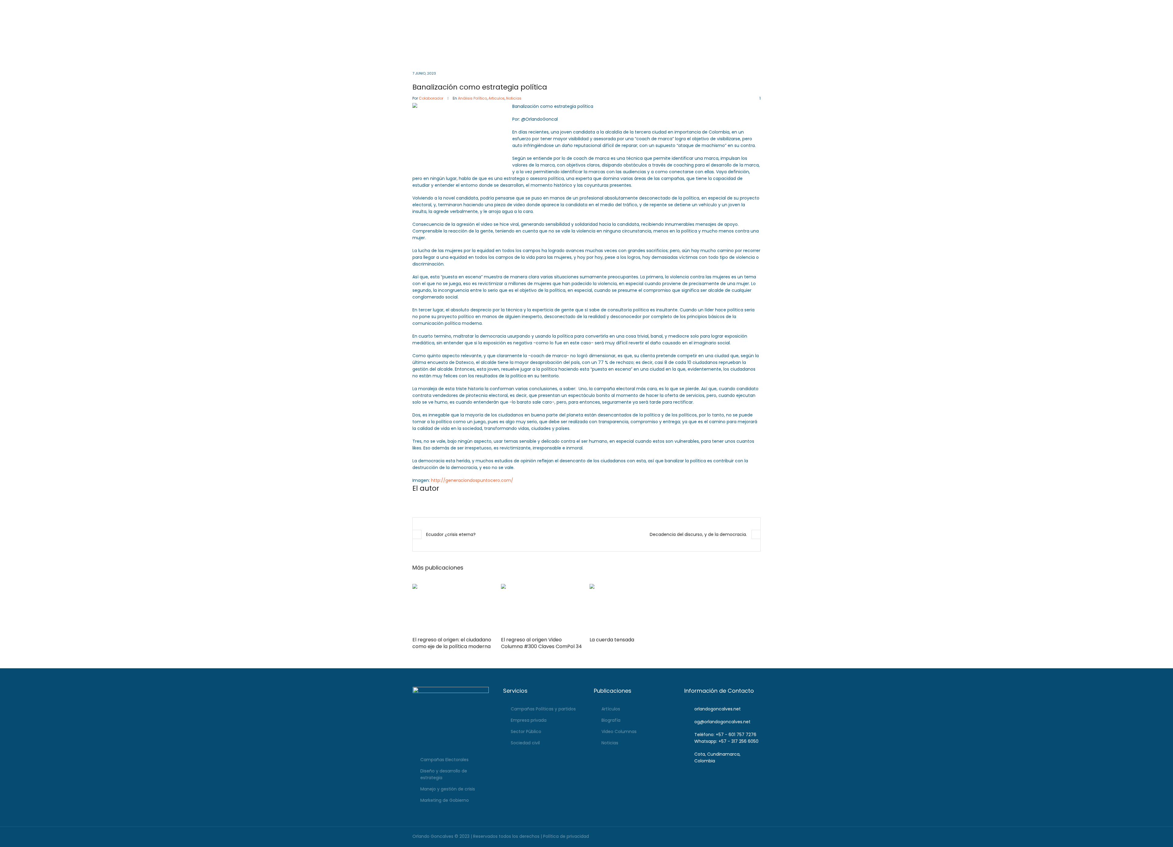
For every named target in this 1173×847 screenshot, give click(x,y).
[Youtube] (747, 6)
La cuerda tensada (612, 639)
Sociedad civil (525, 743)
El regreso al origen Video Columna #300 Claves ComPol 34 (541, 643)
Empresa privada (528, 720)
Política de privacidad (566, 836)
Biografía (610, 720)
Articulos (496, 98)
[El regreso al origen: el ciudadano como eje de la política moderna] (453, 608)
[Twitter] (755, 6)
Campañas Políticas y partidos (543, 709)
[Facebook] (730, 6)
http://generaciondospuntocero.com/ (472, 480)
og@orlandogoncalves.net (580, 6)
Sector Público (526, 731)
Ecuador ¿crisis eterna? (451, 534)
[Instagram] (738, 6)
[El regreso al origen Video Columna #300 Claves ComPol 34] (542, 608)
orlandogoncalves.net (717, 709)
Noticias (513, 98)
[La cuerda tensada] (631, 608)
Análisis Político (472, 98)
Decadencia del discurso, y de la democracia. (698, 534)
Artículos (610, 709)
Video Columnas (619, 731)
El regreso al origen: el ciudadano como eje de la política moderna (451, 643)
